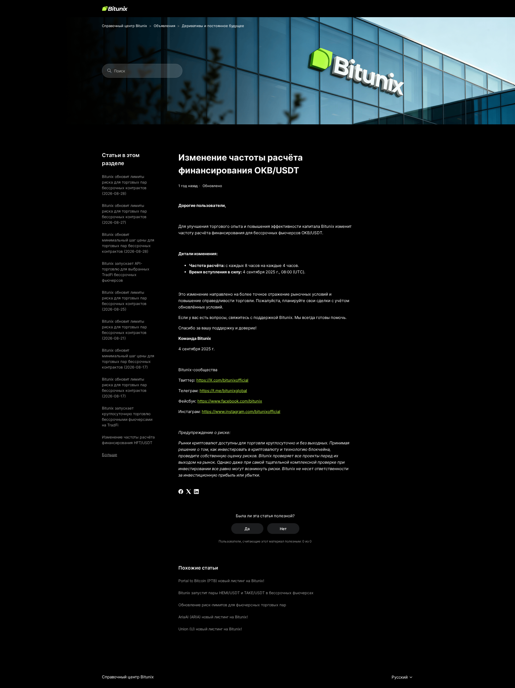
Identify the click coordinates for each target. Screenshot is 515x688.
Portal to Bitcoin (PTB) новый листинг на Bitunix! (221, 580)
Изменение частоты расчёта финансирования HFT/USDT (128, 440)
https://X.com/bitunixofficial (222, 380)
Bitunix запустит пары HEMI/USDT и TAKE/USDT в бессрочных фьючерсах (246, 592)
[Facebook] (180, 491)
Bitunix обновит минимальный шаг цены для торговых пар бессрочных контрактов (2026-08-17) (128, 358)
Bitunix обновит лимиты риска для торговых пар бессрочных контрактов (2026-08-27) (124, 214)
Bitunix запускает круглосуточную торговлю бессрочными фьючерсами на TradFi (127, 416)
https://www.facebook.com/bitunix (229, 401)
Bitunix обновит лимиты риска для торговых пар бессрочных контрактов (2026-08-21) (124, 329)
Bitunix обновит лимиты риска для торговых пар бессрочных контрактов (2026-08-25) (124, 300)
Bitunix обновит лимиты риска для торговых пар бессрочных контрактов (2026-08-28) (124, 185)
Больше (109, 454)
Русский (400, 677)
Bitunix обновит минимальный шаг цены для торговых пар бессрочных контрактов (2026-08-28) (128, 243)
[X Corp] (188, 491)
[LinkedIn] (196, 491)
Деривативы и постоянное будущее (213, 26)
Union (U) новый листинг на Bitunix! (210, 629)
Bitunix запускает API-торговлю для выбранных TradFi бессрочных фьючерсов (125, 271)
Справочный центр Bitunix (124, 26)
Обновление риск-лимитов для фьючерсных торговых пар (232, 605)
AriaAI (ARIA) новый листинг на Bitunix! (213, 617)
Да (247, 528)
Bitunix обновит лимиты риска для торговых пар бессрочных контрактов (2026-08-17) (124, 387)
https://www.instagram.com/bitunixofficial (241, 411)
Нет (283, 528)
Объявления (164, 26)
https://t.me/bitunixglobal (223, 390)
